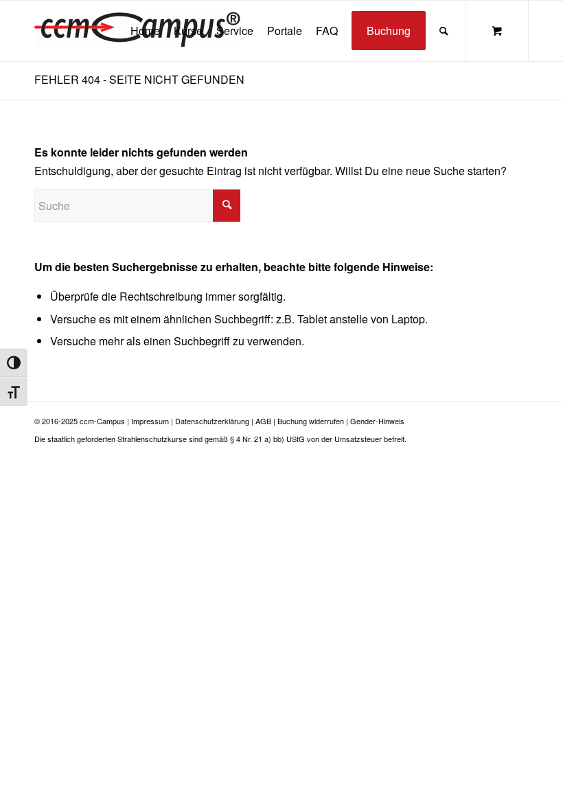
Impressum (150, 420)
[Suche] (444, 31)
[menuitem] (145, 31)
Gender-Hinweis (377, 420)
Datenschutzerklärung (212, 420)
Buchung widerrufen (310, 420)
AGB (263, 420)
